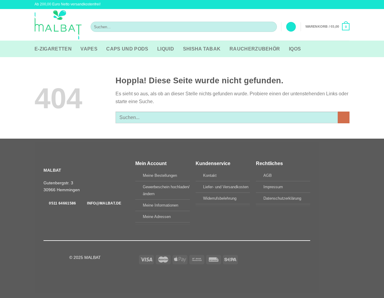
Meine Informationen (160, 205)
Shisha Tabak (202, 48)
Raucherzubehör (255, 48)
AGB (267, 175)
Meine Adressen (157, 216)
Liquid (165, 48)
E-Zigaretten (53, 48)
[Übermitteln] (271, 27)
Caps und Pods (127, 48)
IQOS (295, 48)
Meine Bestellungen (160, 175)
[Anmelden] (291, 27)
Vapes (89, 48)
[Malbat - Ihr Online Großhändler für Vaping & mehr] (58, 25)
